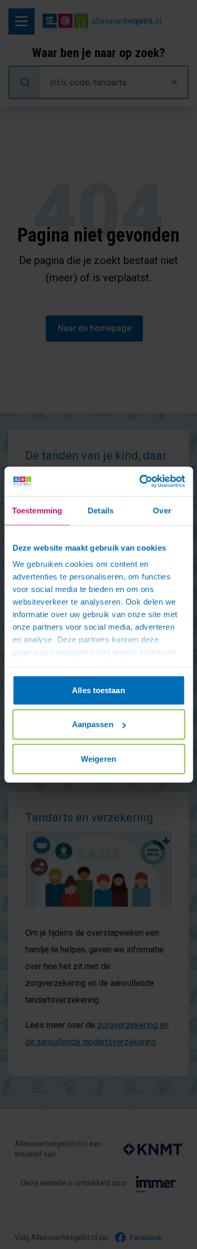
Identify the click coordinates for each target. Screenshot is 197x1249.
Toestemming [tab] (37, 510)
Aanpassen (92, 724)
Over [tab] (162, 510)
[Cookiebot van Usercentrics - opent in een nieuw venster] (140, 481)
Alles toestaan (98, 689)
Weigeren (98, 758)
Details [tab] (100, 510)
